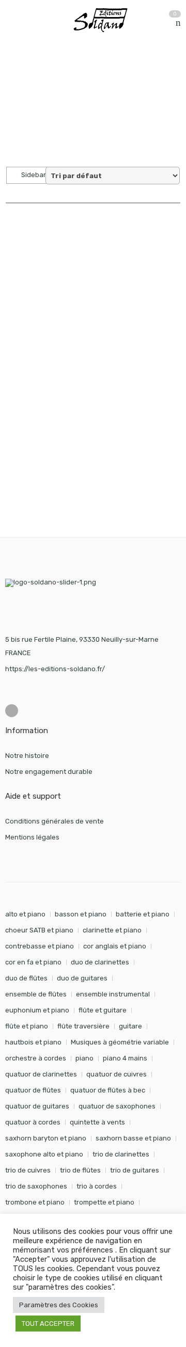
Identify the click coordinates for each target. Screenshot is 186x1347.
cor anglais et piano (114, 946)
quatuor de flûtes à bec (107, 1090)
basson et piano (80, 914)
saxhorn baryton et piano (45, 1138)
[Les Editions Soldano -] (106, 20)
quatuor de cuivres (116, 1074)
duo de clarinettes (100, 962)
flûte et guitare (103, 1010)
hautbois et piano (33, 1042)
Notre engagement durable (48, 771)
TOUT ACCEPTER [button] (48, 1323)
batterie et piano (142, 914)
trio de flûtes (80, 1170)
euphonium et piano (37, 1010)
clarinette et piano (112, 930)
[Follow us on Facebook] (11, 710)
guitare (130, 1026)
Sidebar (33, 175)
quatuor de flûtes (33, 1090)
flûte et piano (26, 1026)
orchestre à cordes (35, 1058)
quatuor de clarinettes (41, 1074)
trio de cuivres (28, 1170)
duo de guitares (82, 978)
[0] (178, 23)
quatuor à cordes (32, 1122)
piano (84, 1058)
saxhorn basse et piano (133, 1138)
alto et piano (25, 914)
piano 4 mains (125, 1058)
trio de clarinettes (120, 1154)
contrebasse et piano (39, 946)
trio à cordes (96, 1186)
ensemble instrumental (113, 994)
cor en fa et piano (33, 962)
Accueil (16, 71)
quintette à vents (97, 1122)
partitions (59, 71)
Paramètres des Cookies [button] (58, 1305)
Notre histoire (27, 755)
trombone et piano (35, 1202)
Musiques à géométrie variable (120, 1042)
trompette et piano (104, 1202)
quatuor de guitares (37, 1106)
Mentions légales (32, 837)
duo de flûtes (26, 978)
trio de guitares (134, 1170)
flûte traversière (83, 1026)
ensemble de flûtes (36, 994)
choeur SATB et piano (39, 930)
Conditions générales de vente (54, 821)
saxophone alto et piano (44, 1154)
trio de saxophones (36, 1186)
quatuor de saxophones (117, 1106)
